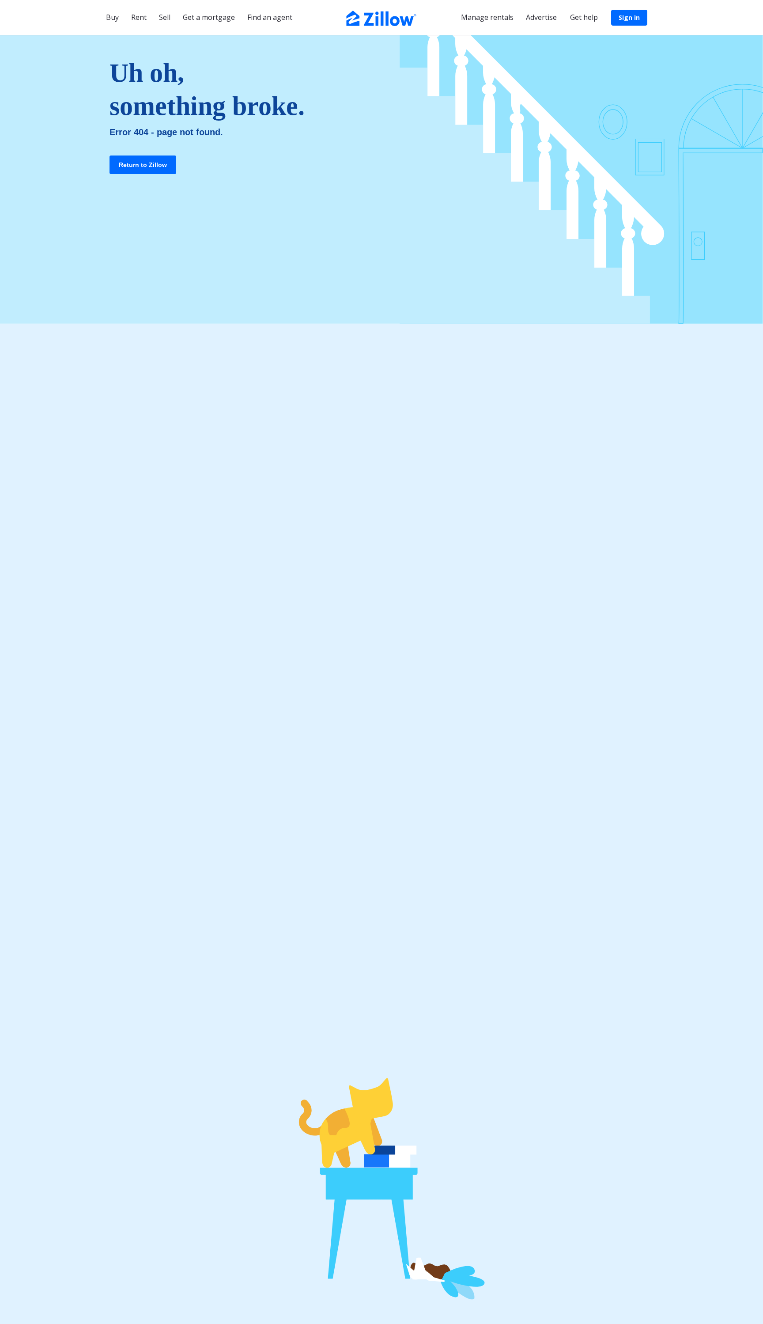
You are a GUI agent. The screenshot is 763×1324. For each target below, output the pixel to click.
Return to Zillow (143, 164)
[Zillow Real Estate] (381, 17)
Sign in (629, 17)
